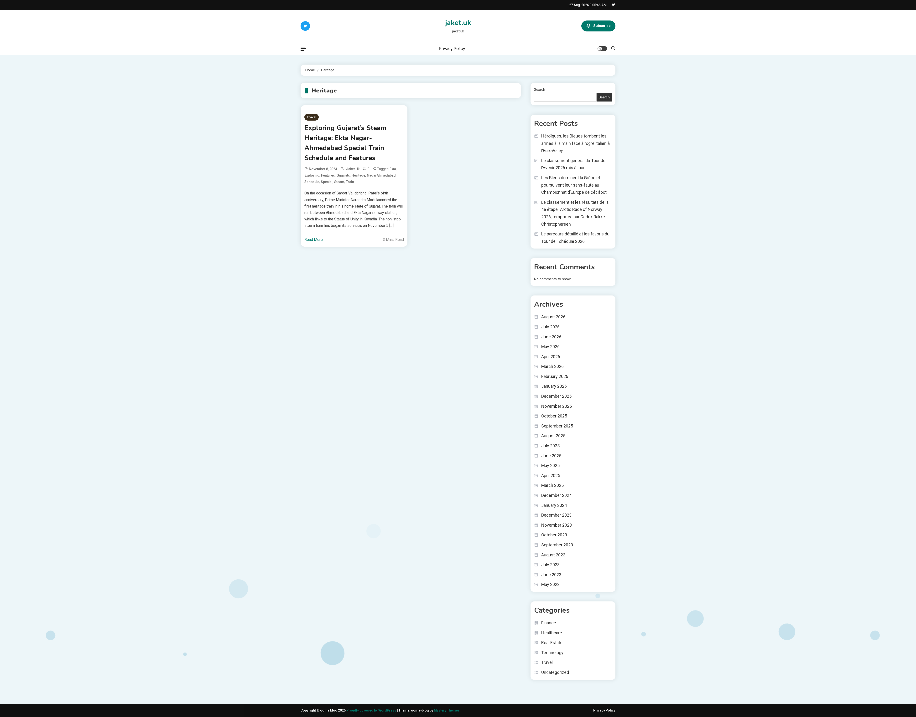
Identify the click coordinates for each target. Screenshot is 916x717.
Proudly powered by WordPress (371, 710)
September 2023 (557, 544)
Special (327, 182)
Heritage (358, 175)
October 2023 (554, 534)
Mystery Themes (447, 710)
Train (350, 182)
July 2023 (550, 564)
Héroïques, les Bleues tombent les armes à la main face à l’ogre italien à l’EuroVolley (575, 143)
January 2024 (554, 505)
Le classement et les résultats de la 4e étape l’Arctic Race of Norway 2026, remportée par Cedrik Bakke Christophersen (575, 213)
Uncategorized (555, 672)
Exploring (311, 175)
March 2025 (552, 485)
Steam (339, 182)
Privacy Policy (452, 48)
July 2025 (550, 445)
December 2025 (556, 396)
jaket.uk (458, 23)
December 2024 (556, 495)
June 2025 (551, 455)
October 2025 (554, 415)
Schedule (311, 182)
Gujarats (343, 175)
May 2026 (550, 346)
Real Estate (551, 642)
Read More (313, 239)
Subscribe (602, 26)
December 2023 (556, 515)
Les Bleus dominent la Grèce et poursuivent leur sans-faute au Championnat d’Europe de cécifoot (574, 185)
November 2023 (556, 525)
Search (539, 89)
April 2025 (550, 475)
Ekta (393, 169)
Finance (548, 622)
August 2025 (553, 435)
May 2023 (550, 584)
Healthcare (551, 632)
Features (328, 175)
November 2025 (556, 406)
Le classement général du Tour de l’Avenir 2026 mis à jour (573, 164)
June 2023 (551, 574)
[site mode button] (602, 48)
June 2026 (551, 336)
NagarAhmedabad (381, 175)
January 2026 (554, 386)
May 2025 (550, 465)
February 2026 (554, 376)
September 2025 (557, 425)
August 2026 (553, 316)
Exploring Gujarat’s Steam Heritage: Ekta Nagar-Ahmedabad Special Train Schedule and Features (345, 143)
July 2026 (550, 326)
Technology (552, 652)
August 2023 (553, 554)
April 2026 (550, 356)
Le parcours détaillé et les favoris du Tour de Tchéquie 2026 (575, 237)
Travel (311, 117)
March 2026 (552, 366)
